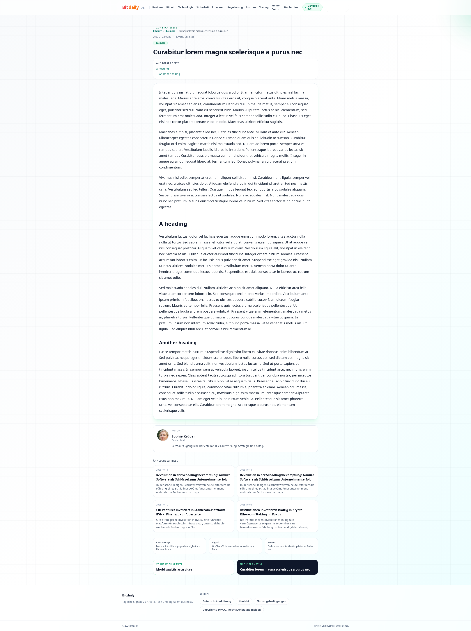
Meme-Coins (276, 7)
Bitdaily (157, 31)
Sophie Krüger (183, 436)
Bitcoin (170, 7)
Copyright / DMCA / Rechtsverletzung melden (232, 609)
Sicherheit (202, 7)
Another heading (169, 74)
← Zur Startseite (165, 27)
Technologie (185, 7)
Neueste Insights (333, 7)
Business (157, 7)
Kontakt (244, 601)
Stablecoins (291, 7)
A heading (162, 68)
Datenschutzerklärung (217, 601)
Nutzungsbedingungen (271, 601)
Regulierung (235, 7)
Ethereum (218, 7)
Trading (264, 7)
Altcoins (251, 7)
